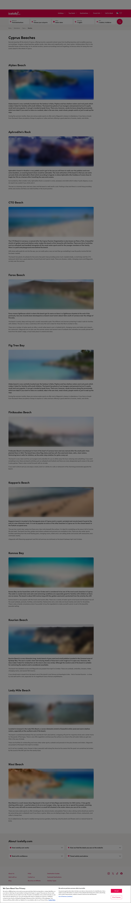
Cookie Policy (51, 900)
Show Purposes (116, 897)
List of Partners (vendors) (65, 896)
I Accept (116, 891)
